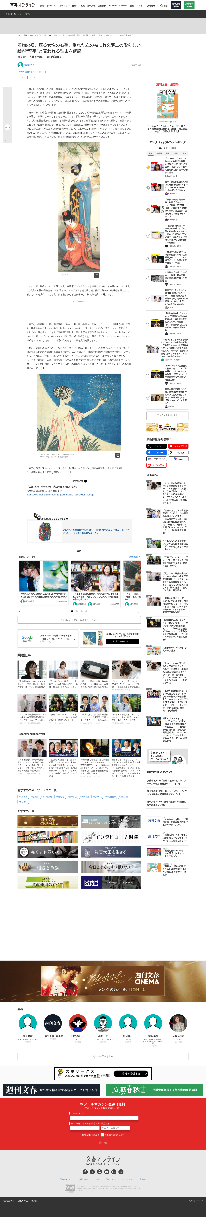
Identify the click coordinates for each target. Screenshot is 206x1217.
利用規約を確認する (90, 1135)
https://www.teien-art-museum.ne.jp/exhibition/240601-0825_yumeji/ (60, 494)
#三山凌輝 (123, 796)
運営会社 (143, 1179)
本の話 (34, 1201)
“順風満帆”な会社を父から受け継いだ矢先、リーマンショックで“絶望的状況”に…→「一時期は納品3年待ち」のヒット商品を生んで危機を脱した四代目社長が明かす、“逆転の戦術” (94, 768)
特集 (74, 5)
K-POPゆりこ (172, 193)
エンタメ (23, 77)
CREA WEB (23, 1201)
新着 (42, 5)
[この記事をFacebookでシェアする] (7, 101)
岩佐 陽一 (171, 406)
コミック (140, 5)
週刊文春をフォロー (124, 641)
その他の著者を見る (103, 1056)
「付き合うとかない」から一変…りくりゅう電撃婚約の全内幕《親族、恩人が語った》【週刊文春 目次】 (167, 129)
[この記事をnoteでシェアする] (7, 127)
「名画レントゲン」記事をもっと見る (79, 620)
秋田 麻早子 (29, 65)
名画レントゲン (21, 13)
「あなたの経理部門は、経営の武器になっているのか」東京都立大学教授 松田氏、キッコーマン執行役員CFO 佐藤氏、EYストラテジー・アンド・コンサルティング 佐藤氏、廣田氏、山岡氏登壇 (63, 769)
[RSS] (120, 1171)
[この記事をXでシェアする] (7, 92)
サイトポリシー (128, 1179)
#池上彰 (34, 796)
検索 (165, 5)
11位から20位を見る (167, 415)
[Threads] (99, 1171)
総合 (174, 148)
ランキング (52, 5)
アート (32, 77)
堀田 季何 (96, 604)
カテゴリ (63, 5)
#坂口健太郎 (46, 796)
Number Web (9, 1201)
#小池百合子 (110, 796)
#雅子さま (60, 796)
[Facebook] (85, 1171)
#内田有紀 (84, 796)
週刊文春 (91, 5)
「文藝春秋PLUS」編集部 (172, 360)
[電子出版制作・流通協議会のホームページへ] (70, 1188)
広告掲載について (66, 1179)
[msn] (113, 1171)
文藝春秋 (102, 5)
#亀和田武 (97, 796)
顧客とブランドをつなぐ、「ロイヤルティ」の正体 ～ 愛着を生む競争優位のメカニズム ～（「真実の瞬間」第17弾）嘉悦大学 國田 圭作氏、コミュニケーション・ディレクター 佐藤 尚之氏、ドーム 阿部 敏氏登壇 (126, 769)
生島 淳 (170, 307)
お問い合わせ (84, 1179)
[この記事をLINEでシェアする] (7, 119)
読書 (132, 5)
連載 (83, 5)
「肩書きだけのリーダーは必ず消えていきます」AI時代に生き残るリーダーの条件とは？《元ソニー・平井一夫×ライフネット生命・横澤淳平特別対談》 (32, 766)
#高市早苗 (23, 796)
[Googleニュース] (106, 1171)
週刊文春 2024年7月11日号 (35, 72)
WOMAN (113, 5)
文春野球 (151, 5)
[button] (72, 611)
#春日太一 (23, 802)
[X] (92, 1171)
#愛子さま (72, 796)
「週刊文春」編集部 (174, 246)
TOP (19, 35)
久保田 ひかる (172, 176)
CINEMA (123, 5)
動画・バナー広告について (105, 1179)
